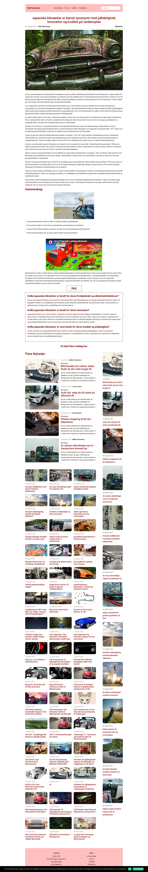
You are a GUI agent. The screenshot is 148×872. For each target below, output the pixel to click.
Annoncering (58, 8)
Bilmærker (119, 26)
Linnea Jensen (77, 386)
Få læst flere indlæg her (74, 346)
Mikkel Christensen (75, 360)
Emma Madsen (77, 413)
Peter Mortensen (44, 26)
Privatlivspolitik (138, 869)
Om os (67, 8)
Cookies (74, 8)
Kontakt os (83, 8)
